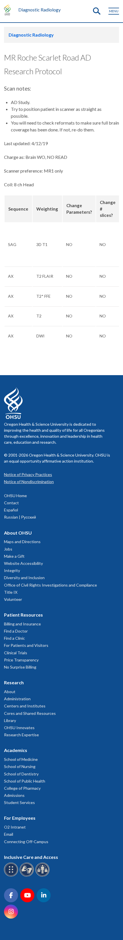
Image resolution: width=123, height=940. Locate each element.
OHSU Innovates (19, 727)
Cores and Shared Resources (30, 713)
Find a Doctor (16, 631)
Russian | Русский (20, 517)
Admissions (14, 795)
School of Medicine (21, 759)
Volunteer (13, 599)
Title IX (10, 592)
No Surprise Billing (20, 667)
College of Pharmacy (22, 788)
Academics (15, 750)
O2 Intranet (15, 827)
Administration (17, 698)
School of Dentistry (21, 773)
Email (8, 834)
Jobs (8, 549)
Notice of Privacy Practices (28, 474)
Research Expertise (21, 734)
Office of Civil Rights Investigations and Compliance (50, 585)
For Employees (19, 818)
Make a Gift (14, 556)
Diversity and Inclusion (24, 577)
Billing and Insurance (22, 623)
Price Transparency (21, 659)
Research (14, 682)
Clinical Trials (15, 652)
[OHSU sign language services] (27, 875)
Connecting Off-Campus (26, 841)
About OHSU (18, 532)
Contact (11, 502)
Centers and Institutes (24, 705)
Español (11, 509)
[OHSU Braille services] (12, 875)
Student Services (19, 802)
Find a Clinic (14, 638)
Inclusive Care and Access (31, 857)
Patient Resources (23, 614)
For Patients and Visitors (26, 645)
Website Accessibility (23, 563)
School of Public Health (24, 781)
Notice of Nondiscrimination (29, 481)
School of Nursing (19, 766)
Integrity (12, 570)
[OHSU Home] (8, 9)
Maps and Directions (22, 541)
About (9, 691)
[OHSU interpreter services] (43, 875)
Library (10, 720)
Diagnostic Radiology (39, 9)
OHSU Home (15, 495)
